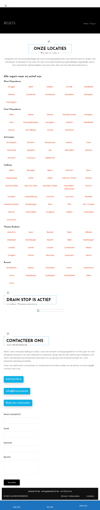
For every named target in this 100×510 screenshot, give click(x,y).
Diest (69, 232)
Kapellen (31, 150)
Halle (69, 240)
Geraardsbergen (30, 122)
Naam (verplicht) (12, 414)
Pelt (69, 204)
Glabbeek (11, 240)
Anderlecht (12, 267)
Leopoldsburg (31, 196)
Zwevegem (11, 102)
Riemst (11, 212)
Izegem (50, 86)
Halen (50, 178)
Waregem (88, 94)
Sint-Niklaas (31, 130)
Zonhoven (11, 219)
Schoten (11, 158)
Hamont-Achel (69, 178)
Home (86, 24)
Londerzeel (69, 247)
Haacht (50, 240)
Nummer (8, 442)
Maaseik (88, 196)
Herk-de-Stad (30, 185)
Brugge (11, 86)
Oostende (30, 94)
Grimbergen (30, 240)
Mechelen (69, 150)
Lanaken (11, 196)
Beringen (31, 170)
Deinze (50, 114)
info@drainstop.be (17, 391)
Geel (88, 142)
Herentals (11, 150)
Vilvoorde (50, 255)
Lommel (50, 196)
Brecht (69, 142)
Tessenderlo (30, 212)
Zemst (89, 255)
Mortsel (88, 150)
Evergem (89, 114)
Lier (50, 150)
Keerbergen (88, 240)
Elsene (31, 267)
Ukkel (88, 275)
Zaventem (69, 255)
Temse (50, 130)
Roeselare (69, 94)
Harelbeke (88, 86)
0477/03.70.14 (13, 379)
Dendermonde (69, 114)
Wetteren (69, 130)
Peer (50, 204)
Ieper (31, 86)
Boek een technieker (18, 403)
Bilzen (50, 170)
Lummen (69, 196)
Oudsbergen (30, 204)
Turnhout (31, 158)
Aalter (30, 114)
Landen (11, 247)
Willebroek (50, 158)
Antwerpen (11, 142)
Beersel (50, 232)
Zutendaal (88, 212)
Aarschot (11, 232)
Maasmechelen (11, 204)
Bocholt (69, 170)
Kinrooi (89, 185)
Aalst (11, 114)
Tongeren (50, 212)
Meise (88, 247)
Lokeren (69, 122)
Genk (30, 178)
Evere (69, 267)
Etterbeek (50, 267)
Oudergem (50, 275)
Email (6, 428)
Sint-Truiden (88, 204)
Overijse (11, 255)
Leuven (50, 247)
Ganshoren (89, 267)
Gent (11, 122)
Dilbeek (88, 232)
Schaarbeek (69, 275)
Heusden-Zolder (50, 185)
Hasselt (88, 178)
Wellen (69, 212)
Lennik (31, 247)
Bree (89, 170)
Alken (11, 170)
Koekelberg (31, 275)
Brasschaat (50, 142)
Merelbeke (88, 122)
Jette (11, 275)
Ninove (11, 130)
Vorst (11, 283)
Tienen (31, 255)
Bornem (30, 142)
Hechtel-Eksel (11, 185)
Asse (31, 232)
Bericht (7, 457)
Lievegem (50, 122)
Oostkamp (50, 94)
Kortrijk (69, 86)
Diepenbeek (11, 178)
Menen (11, 94)
